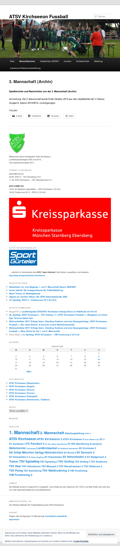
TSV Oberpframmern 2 (71, 466)
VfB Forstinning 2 (20, 475)
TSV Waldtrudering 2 (55, 470)
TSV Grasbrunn (98, 461)
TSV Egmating (29, 461)
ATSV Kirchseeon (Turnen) (22, 392)
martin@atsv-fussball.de (56, 516)
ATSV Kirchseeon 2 (49, 439)
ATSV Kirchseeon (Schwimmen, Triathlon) (29, 399)
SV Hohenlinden (53, 456)
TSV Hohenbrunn (31, 466)
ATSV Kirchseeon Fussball (38, 16)
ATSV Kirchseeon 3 (73, 439)
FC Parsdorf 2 (35, 444)
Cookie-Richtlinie (81, 541)
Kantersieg (31, 448)
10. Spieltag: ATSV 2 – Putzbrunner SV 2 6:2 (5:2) (32, 299)
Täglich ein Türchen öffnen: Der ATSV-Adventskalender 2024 (38, 296)
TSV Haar (15, 466)
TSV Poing (16, 470)
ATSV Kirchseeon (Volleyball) (23, 396)
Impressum (14, 519)
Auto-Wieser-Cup (92, 439)
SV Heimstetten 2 (18, 456)
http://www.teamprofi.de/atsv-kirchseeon (27, 275)
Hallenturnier (17, 448)
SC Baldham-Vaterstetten (68, 448)
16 (99, 359)
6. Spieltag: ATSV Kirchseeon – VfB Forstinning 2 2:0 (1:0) (51, 334)
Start (12, 61)
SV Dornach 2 (86, 452)
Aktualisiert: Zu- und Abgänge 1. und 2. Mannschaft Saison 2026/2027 (42, 286)
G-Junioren (96, 443)
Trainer (13, 461)
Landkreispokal (46, 448)
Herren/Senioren (27, 61)
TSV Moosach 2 (49, 466)
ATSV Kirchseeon (22, 438)
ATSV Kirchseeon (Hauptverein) (24, 382)
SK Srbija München (21, 452)
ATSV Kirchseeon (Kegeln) (22, 386)
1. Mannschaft (24, 432)
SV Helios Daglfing (36, 457)
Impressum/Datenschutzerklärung (25, 68)
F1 (104, 439)
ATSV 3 (88, 433)
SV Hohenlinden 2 (74, 457)
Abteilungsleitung (74, 433)
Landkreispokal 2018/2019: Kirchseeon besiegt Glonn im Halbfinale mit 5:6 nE (59, 311)
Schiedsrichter (82, 61)
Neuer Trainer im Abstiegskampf (24, 293)
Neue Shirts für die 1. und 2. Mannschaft (40, 331)
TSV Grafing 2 (82, 461)
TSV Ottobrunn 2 (93, 466)
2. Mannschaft (52, 432)
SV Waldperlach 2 (96, 456)
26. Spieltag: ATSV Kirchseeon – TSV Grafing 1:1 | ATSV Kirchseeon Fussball (46, 314)
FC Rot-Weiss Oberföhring (56, 444)
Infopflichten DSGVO (49, 61)
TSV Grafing (66, 461)
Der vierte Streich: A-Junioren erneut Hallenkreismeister (48, 324)
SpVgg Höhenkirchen (49, 452)
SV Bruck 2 (70, 452)
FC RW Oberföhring (78, 443)
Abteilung (98, 61)
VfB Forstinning (78, 470)
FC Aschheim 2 (17, 443)
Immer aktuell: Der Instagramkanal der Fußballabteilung (36, 290)
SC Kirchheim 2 (87, 448)
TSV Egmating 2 (49, 461)
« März (28, 371)
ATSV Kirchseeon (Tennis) (21, 389)
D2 (101, 439)
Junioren (67, 61)
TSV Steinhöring (33, 470)
